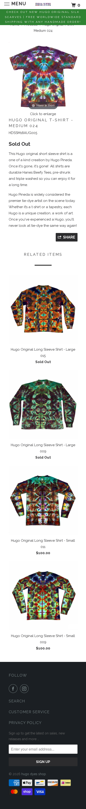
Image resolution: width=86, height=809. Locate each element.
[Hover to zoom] (43, 76)
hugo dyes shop (33, 774)
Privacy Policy (25, 723)
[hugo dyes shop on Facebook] (14, 688)
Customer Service (29, 712)
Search (17, 701)
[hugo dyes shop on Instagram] (25, 688)
